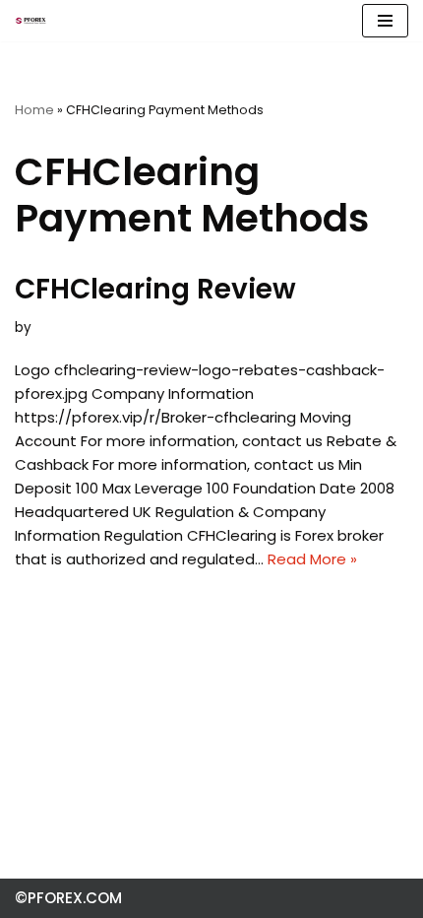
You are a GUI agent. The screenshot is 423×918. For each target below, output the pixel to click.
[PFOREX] (30, 21)
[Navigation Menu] (385, 20)
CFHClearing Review (155, 289)
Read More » (312, 559)
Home (34, 109)
